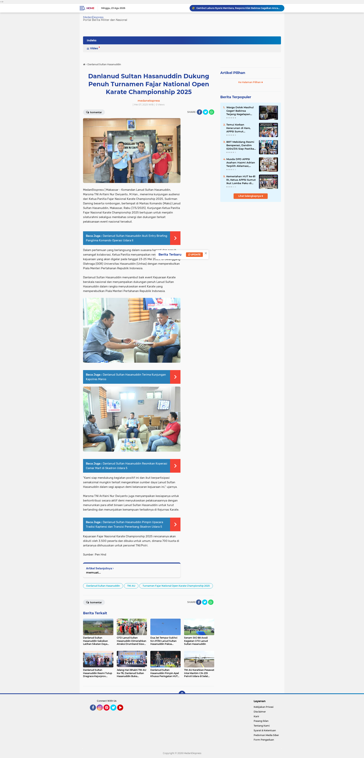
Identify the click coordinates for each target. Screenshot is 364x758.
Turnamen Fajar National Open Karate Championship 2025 (176, 585)
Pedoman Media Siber (266, 735)
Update (195, 254)
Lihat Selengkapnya (249, 196)
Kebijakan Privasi (263, 706)
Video (94, 48)
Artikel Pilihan (232, 73)
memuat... (93, 572)
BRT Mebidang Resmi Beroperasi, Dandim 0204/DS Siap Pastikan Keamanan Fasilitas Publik (241, 145)
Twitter (115, 712)
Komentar (96, 112)
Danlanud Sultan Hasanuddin (103, 585)
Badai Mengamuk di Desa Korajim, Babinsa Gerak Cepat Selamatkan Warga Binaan (238, 8)
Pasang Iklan (261, 721)
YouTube (122, 712)
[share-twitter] (205, 112)
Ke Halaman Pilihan (249, 82)
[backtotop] (182, 694)
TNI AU (131, 585)
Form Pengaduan (264, 739)
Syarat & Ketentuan (265, 730)
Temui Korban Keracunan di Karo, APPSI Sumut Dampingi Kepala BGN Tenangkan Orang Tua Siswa (240, 128)
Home (90, 8)
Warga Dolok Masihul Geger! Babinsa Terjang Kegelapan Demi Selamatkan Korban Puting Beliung (241, 111)
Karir (256, 716)
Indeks (91, 40)
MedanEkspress (93, 17)
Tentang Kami (262, 725)
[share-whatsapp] (211, 112)
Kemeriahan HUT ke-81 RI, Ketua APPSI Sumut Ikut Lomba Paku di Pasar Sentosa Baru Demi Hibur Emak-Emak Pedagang (241, 180)
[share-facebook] (199, 112)
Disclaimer (260, 711)
